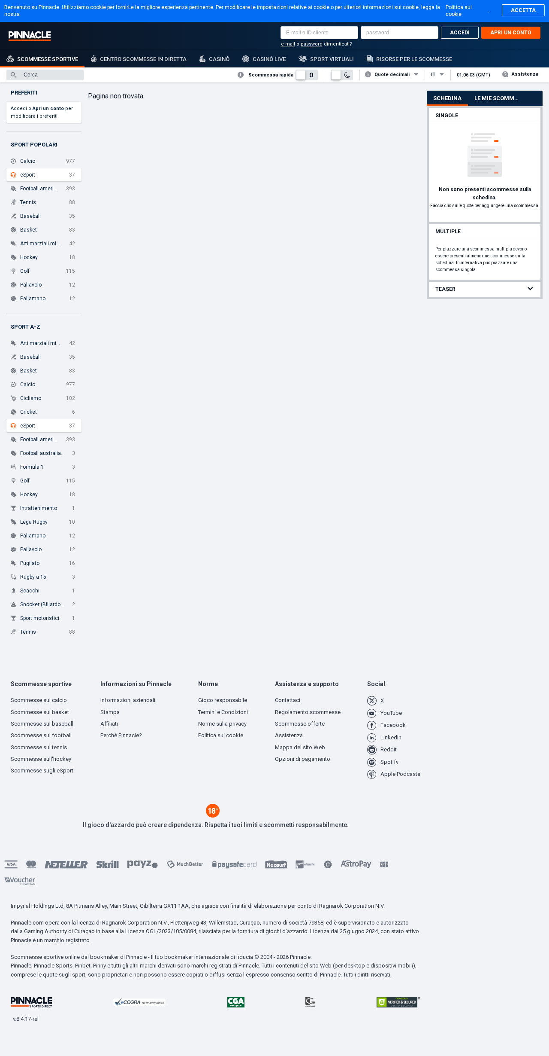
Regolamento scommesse (308, 712)
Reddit (388, 749)
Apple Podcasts (400, 774)
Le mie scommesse (500, 98)
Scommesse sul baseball (42, 723)
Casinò (219, 59)
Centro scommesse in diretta (143, 59)
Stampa (110, 712)
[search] (45, 75)
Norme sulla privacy (222, 723)
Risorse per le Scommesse (414, 59)
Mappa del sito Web (300, 747)
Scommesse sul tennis (39, 747)
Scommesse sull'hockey (41, 759)
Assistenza (525, 74)
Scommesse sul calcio (39, 700)
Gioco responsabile (222, 700)
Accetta (523, 10)
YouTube (391, 713)
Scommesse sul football (41, 735)
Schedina (447, 98)
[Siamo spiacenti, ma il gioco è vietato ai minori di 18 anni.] (213, 815)
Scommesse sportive (47, 59)
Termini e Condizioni (223, 712)
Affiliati (109, 723)
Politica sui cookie (459, 10)
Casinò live (269, 59)
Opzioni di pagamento (302, 759)
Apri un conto (510, 33)
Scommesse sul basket (40, 712)
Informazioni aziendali (127, 700)
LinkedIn (390, 737)
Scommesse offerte (300, 723)
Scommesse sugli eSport (42, 770)
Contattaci (287, 700)
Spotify (389, 762)
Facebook (393, 725)
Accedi (460, 33)
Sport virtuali (332, 59)
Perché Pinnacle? (121, 735)
